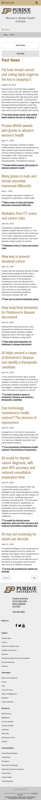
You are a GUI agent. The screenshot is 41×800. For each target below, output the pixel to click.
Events (4, 682)
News (6, 35)
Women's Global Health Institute (20, 19)
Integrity (24, 796)
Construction (6, 757)
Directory (5, 654)
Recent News (20, 45)
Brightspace (6, 717)
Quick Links (9, 3)
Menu (7, 30)
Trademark (7, 796)
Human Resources (8, 662)
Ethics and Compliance (9, 678)
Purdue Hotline (7, 777)
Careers (4, 642)
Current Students (7, 721)
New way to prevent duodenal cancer (21, 299)
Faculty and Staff (7, 725)
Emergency (6, 761)
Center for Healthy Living (10, 646)
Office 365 (5, 733)
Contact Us (29, 798)
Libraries (5, 666)
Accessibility (14, 796)
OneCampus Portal (8, 737)
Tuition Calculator (8, 702)
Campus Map (6, 638)
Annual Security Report (10, 753)
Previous (6, 578)
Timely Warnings (7, 781)
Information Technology (10, 765)
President (5, 698)
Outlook (4, 741)
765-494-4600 (18, 612)
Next (34, 578)
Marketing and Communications (13, 769)
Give (3, 686)
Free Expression (31, 796)
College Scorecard (13, 798)
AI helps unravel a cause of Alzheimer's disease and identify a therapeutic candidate (18, 397)
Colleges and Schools (9, 650)
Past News (20, 53)
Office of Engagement (9, 694)
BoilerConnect (6, 713)
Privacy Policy (22, 798)
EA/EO (19, 796)
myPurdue (5, 729)
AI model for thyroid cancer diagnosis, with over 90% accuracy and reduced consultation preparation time (20, 523)
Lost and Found (7, 690)
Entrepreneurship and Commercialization (16, 658)
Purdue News (6, 773)
